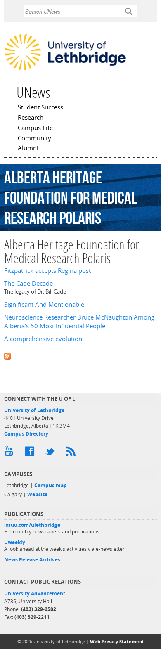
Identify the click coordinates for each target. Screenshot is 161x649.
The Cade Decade (28, 283)
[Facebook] (31, 453)
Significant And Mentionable (44, 304)
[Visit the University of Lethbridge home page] (65, 69)
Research (30, 118)
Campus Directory (26, 434)
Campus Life (35, 128)
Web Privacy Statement (117, 641)
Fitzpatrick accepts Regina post (47, 270)
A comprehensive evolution (43, 338)
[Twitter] (51, 453)
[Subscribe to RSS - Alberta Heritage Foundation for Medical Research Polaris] (80, 355)
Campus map (50, 485)
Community (34, 138)
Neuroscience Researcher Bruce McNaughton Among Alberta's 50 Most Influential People (79, 321)
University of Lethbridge (34, 410)
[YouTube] (10, 453)
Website (37, 494)
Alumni (28, 148)
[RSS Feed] (72, 453)
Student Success (40, 107)
